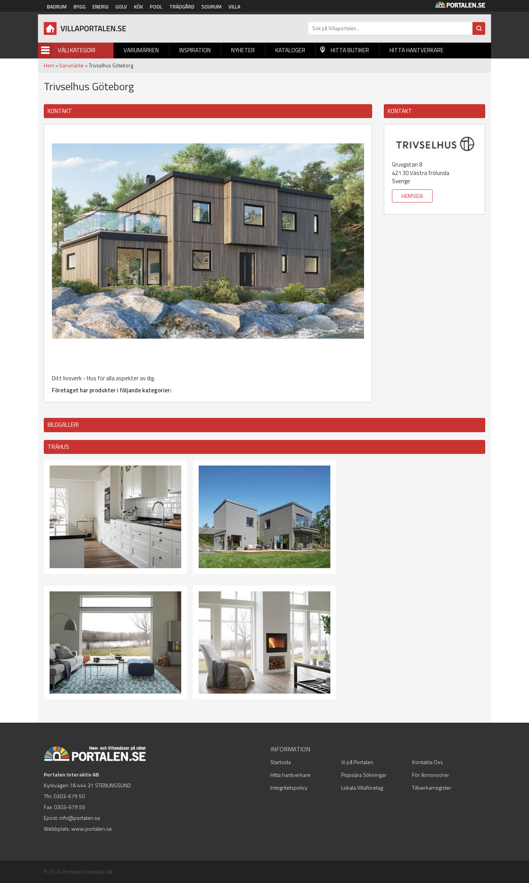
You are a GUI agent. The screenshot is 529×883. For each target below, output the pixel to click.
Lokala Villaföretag (362, 787)
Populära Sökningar (363, 775)
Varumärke (71, 65)
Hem (49, 65)
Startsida (280, 762)
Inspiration (195, 50)
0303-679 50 (69, 796)
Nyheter (243, 50)
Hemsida (412, 196)
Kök (138, 6)
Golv (121, 6)
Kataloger (290, 50)
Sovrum (211, 6)
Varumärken (141, 50)
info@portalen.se (79, 818)
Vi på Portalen (357, 762)
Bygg (80, 6)
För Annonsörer (430, 775)
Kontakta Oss (427, 762)
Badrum (57, 6)
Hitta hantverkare (417, 50)
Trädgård (181, 6)
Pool (156, 6)
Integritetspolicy (288, 787)
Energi (100, 6)
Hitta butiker (350, 50)
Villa (234, 6)
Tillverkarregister (432, 787)
